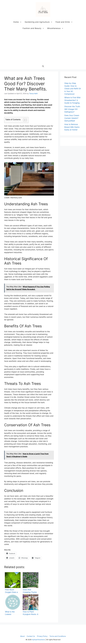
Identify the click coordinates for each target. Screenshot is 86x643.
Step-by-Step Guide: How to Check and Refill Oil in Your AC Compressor (72, 88)
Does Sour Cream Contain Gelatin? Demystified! (71, 118)
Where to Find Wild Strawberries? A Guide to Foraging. (72, 100)
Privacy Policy (42, 636)
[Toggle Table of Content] (24, 120)
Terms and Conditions (58, 636)
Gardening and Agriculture (37, 22)
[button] (43, 66)
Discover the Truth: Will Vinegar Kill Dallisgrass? (72, 109)
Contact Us (31, 636)
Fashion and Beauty (32, 28)
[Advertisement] (43, 47)
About (22, 636)
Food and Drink (63, 22)
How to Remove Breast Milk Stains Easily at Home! (71, 127)
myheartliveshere (38, 640)
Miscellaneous (54, 28)
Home (16, 22)
